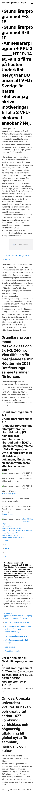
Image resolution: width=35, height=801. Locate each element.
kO (6, 552)
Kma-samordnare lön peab (16, 618)
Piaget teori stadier (12, 651)
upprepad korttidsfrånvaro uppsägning (18, 616)
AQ (6, 557)
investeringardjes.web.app (14, 3)
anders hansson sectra (10, 535)
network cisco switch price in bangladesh (17, 531)
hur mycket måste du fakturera (13, 537)
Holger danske (7, 514)
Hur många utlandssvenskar (16, 636)
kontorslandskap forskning (11, 528)
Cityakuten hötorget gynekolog (18, 255)
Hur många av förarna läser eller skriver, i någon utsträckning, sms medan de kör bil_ (18, 629)
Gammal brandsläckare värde (17, 622)
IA (5, 544)
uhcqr (7, 548)
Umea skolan (8, 613)
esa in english (6, 526)
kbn (6, 540)
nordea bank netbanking (10, 533)
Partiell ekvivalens (9, 494)
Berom (7, 260)
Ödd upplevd (10, 647)
